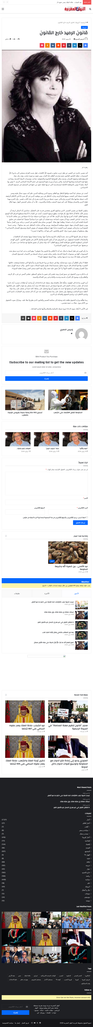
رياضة (88, 876)
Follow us (87, 990)
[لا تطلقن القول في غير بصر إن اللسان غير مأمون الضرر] (81, 625)
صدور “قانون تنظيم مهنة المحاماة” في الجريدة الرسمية (68, 727)
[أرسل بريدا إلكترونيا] (74, 39)
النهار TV (87, 855)
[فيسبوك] (85, 45)
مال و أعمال (86, 890)
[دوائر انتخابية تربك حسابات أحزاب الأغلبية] (16, 955)
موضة (88, 901)
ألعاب (86, 827)
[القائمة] (3, 9)
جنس (19, 976)
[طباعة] (23, 318)
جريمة (88, 865)
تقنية (88, 858)
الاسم (85, 498)
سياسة (87, 879)
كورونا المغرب (68, 979)
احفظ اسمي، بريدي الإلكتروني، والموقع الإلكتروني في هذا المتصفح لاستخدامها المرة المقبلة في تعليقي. (54, 517)
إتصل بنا (17, 1023)
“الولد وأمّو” (83, 448)
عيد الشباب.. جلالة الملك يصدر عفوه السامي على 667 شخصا (62, 2)
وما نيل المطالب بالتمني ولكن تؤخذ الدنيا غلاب (58, 632)
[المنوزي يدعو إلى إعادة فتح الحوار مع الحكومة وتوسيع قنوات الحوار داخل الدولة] (68, 746)
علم (88, 883)
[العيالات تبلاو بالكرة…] (18, 439)
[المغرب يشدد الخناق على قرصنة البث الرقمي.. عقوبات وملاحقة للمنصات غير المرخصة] (76, 955)
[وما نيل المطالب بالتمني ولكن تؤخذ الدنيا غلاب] (81, 635)
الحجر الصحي (78, 976)
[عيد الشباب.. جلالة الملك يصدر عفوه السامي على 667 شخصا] (25, 711)
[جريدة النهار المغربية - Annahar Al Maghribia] (75, 8)
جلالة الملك (27, 976)
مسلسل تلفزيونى (36, 979)
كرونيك (77, 22)
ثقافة (88, 862)
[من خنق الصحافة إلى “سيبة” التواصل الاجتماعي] (16, 937)
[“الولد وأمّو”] (75, 439)
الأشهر (76, 593)
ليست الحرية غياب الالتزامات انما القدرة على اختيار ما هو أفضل (53, 602)
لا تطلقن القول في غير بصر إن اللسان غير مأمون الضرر (56, 622)
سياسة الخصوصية (7, 1023)
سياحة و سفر (83, 830)
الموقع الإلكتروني (39, 508)
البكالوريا (87, 976)
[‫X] (80, 45)
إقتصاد (88, 844)
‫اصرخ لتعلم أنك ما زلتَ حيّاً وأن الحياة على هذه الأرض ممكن (54, 642)
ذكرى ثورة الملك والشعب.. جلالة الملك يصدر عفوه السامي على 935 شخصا (25, 762)
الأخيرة (46, 593)
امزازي (36, 976)
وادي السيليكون (85, 983)
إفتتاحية (87, 841)
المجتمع (87, 851)
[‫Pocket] (42, 45)
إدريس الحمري (79, 39)
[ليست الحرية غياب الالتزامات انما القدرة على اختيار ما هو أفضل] (81, 605)
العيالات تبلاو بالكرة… (24, 448)
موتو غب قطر (24, 979)
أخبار (88, 820)
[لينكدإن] (74, 45)
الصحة (88, 848)
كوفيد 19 (58, 979)
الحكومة (68, 976)
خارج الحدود (86, 872)
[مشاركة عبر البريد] (28, 318)
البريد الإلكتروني (82, 508)
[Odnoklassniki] (47, 45)
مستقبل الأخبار (48, 979)
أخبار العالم (86, 823)
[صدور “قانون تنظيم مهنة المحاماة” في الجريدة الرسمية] (68, 711)
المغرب (61, 976)
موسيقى (87, 897)
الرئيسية (83, 22)
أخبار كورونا (86, 837)
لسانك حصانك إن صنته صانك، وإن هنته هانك (59, 612)
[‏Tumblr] (69, 45)
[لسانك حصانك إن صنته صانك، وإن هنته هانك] (81, 615)
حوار (88, 869)
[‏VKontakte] (53, 45)
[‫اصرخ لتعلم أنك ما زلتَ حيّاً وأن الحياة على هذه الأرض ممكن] (81, 645)
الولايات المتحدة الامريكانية (48, 976)
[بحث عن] (90, 9)
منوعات (87, 894)
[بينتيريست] (63, 45)
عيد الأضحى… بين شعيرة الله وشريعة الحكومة (71, 567)
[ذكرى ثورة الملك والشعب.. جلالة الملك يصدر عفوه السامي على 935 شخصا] (25, 746)
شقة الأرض (12, 976)
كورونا (77, 979)
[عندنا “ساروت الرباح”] (46, 439)
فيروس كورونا (86, 979)
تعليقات (17, 593)
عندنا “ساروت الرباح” (52, 448)
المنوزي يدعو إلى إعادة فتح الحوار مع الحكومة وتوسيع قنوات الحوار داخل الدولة (69, 763)
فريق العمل (25, 1023)
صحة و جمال (84, 834)
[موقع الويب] (71, 333)
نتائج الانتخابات (13, 979)
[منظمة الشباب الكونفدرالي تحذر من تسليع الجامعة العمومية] (46, 955)
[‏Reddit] (58, 45)
